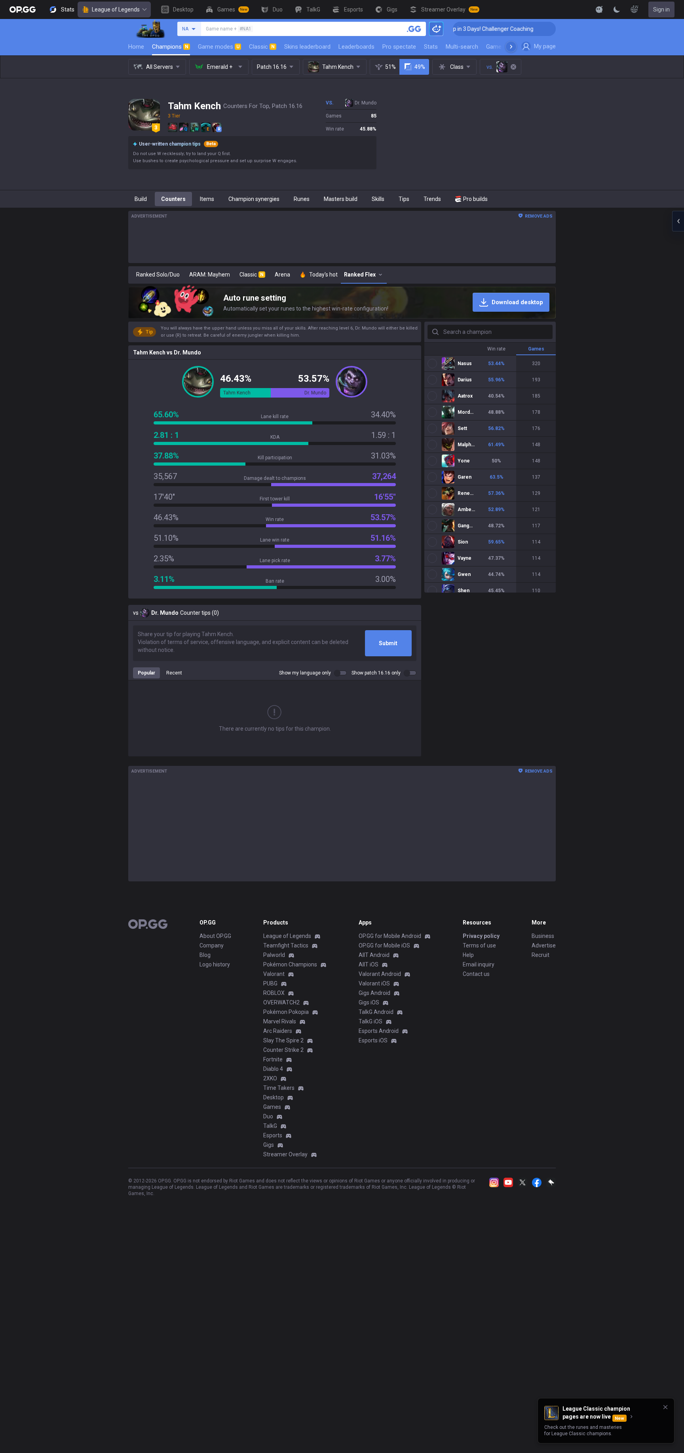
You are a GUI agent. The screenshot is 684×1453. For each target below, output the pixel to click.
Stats (431, 46)
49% (419, 67)
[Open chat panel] (678, 221)
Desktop (273, 1097)
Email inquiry (478, 964)
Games (272, 1107)
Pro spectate (399, 46)
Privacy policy (481, 936)
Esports (272, 1135)
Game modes (218, 46)
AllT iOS (368, 964)
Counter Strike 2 (283, 1050)
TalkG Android (376, 1012)
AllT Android (374, 955)
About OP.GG (215, 936)
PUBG (270, 983)
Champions (170, 46)
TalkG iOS (370, 1021)
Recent (174, 673)
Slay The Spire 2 (283, 1040)
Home (136, 46)
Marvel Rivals (279, 1021)
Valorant (274, 974)
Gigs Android (374, 993)
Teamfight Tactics (285, 945)
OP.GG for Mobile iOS (384, 945)
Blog (205, 955)
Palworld (274, 955)
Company (212, 945)
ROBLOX (274, 993)
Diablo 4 (273, 1069)
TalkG (270, 1126)
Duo (268, 1116)
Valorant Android (380, 974)
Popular (146, 673)
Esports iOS (373, 1040)
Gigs (268, 1145)
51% (390, 67)
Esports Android (379, 1031)
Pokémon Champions (290, 964)
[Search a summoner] (414, 29)
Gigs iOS (369, 1002)
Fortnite (273, 1059)
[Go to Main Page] (22, 9)
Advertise (544, 945)
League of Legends (116, 9)
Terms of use (479, 945)
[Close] (665, 1407)
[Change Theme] (617, 9)
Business (543, 936)
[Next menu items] (511, 46)
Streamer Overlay (285, 1154)
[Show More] (599, 9)
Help (468, 955)
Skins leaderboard (307, 46)
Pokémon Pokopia (286, 1012)
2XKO (270, 1078)
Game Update (503, 46)
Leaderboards (356, 46)
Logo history (215, 964)
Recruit (540, 955)
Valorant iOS (374, 983)
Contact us (476, 974)
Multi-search (462, 46)
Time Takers (278, 1088)
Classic (262, 46)
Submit (388, 643)
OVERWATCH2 (281, 1002)
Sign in (661, 9)
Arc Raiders (277, 1031)
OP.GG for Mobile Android (390, 936)
